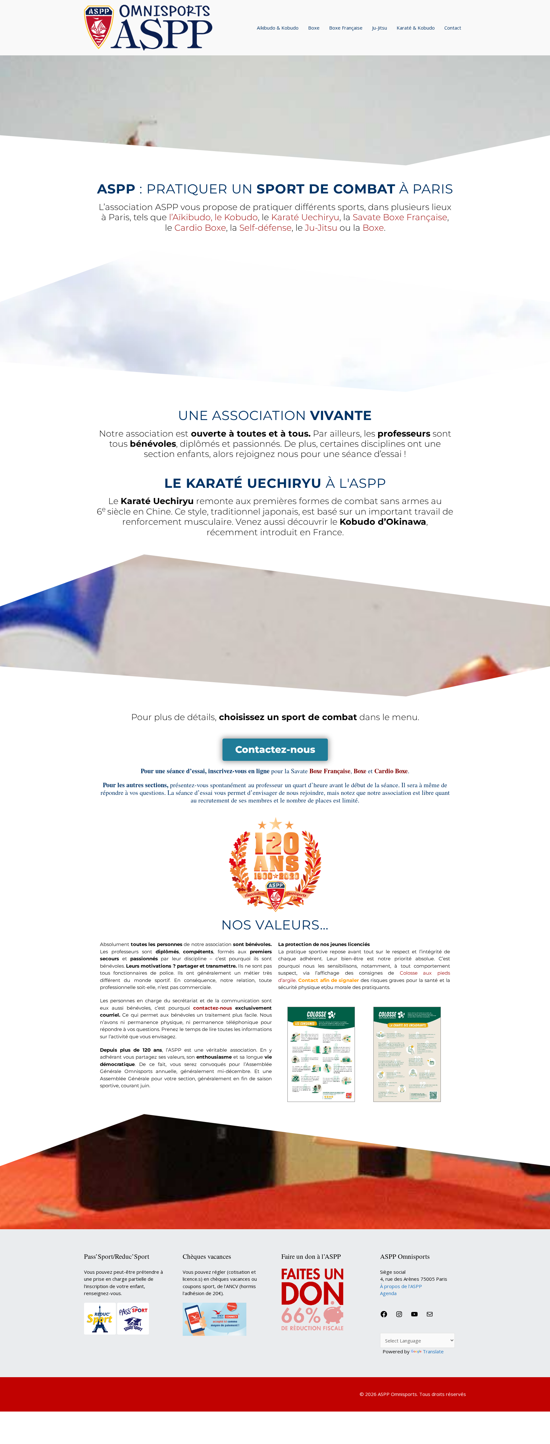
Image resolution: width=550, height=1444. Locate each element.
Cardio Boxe (200, 227)
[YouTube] (414, 1316)
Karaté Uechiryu (305, 217)
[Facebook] (384, 1316)
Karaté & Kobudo (416, 28)
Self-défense (265, 227)
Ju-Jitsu (379, 28)
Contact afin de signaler (328, 980)
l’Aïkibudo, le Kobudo (213, 217)
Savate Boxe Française (400, 217)
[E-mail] (430, 1316)
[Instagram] (399, 1316)
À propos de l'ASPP (401, 1286)
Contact (452, 28)
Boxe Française (346, 28)
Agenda (388, 1293)
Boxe (314, 28)
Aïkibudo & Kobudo (278, 28)
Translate (433, 1351)
